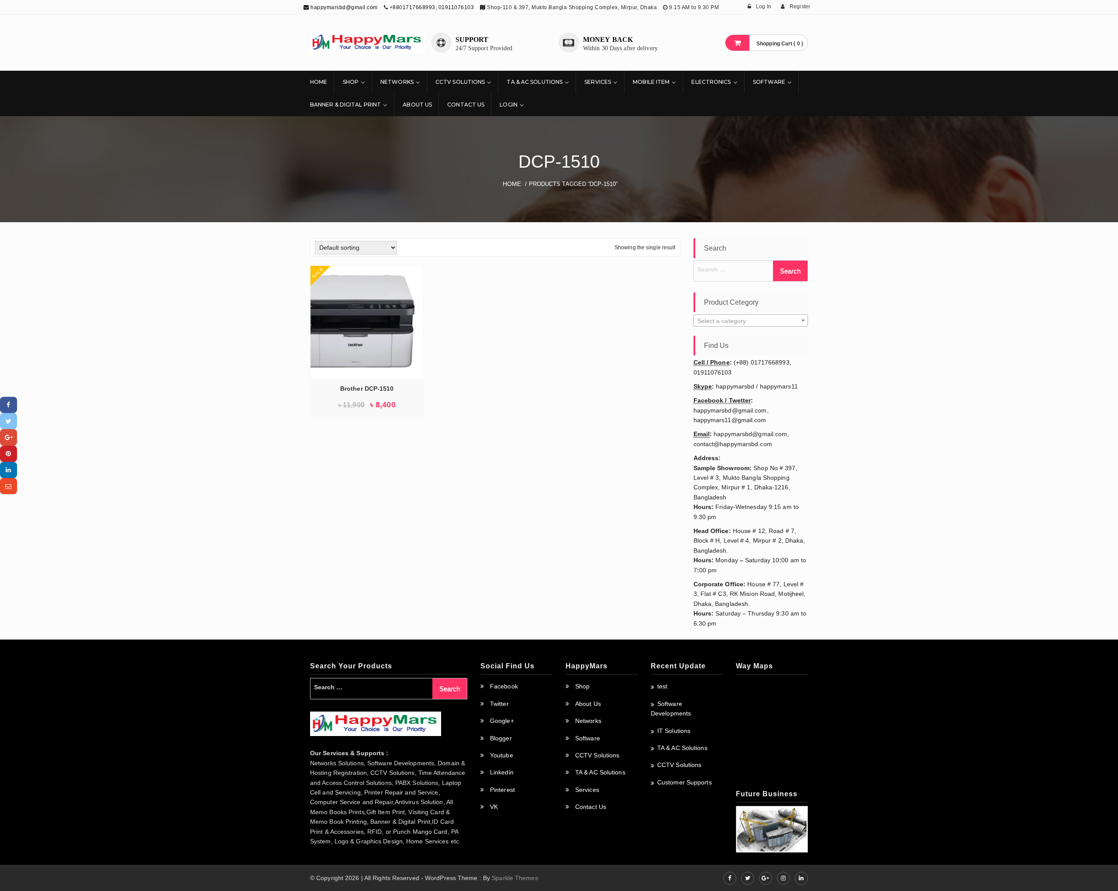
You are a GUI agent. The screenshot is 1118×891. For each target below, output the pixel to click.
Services (597, 82)
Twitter (499, 703)
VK (494, 806)
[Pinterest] (8, 454)
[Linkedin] (8, 470)
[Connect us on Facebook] (729, 878)
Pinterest (502, 789)
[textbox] (751, 321)
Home (318, 82)
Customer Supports (684, 782)
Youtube (501, 755)
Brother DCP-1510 (367, 388)
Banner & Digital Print (345, 104)
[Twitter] (8, 421)
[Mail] (8, 486)
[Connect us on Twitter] (747, 878)
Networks (397, 82)
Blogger (501, 738)
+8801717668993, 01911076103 (432, 7)
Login (509, 104)
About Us (417, 104)
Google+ (502, 720)
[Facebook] (8, 405)
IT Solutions (673, 730)
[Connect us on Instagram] (783, 878)
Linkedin (502, 772)
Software (769, 82)
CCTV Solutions (460, 82)
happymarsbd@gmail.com (343, 7)
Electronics (711, 82)
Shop (351, 82)
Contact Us (465, 104)
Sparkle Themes (515, 877)
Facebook (504, 686)
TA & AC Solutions (534, 82)
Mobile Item (651, 82)
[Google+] (8, 437)
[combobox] (751, 320)
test (662, 686)
